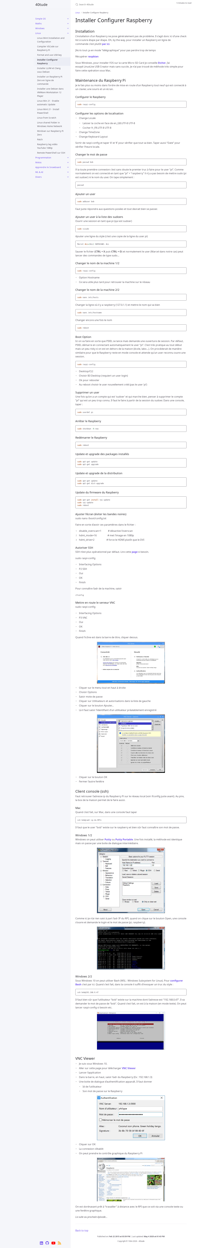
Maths (38, 23)
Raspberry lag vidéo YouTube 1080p (47, 146)
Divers (38, 176)
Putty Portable (124, 839)
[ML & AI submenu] (68, 172)
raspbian (93, 56)
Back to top (81, 1230)
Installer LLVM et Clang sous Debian (49, 70)
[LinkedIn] (41, 1243)
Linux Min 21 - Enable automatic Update (48, 102)
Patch (40, 139)
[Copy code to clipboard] (184, 104)
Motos (38, 162)
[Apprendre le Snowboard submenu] (68, 167)
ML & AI (39, 172)
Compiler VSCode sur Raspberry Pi (47, 48)
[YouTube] (53, 1243)
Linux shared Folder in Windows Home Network (49, 124)
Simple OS (40, 18)
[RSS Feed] (59, 1243)
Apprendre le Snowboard (48, 167)
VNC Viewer (129, 1068)
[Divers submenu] (68, 177)
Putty (108, 839)
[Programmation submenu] (68, 157)
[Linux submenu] (68, 33)
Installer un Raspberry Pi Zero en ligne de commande (49, 80)
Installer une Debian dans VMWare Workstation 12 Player (50, 92)
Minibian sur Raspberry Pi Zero (50, 133)
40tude (41, 4)
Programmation (43, 157)
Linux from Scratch (46, 117)
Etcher (162, 62)
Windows (40, 28)
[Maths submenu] (68, 23)
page (135, 551)
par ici (105, 44)
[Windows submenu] (68, 28)
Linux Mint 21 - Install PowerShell (48, 111)
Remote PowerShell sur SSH (51, 152)
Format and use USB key (49, 54)
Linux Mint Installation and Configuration (50, 40)
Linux (38, 33)
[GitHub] (47, 1243)
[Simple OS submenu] (68, 18)
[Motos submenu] (68, 162)
